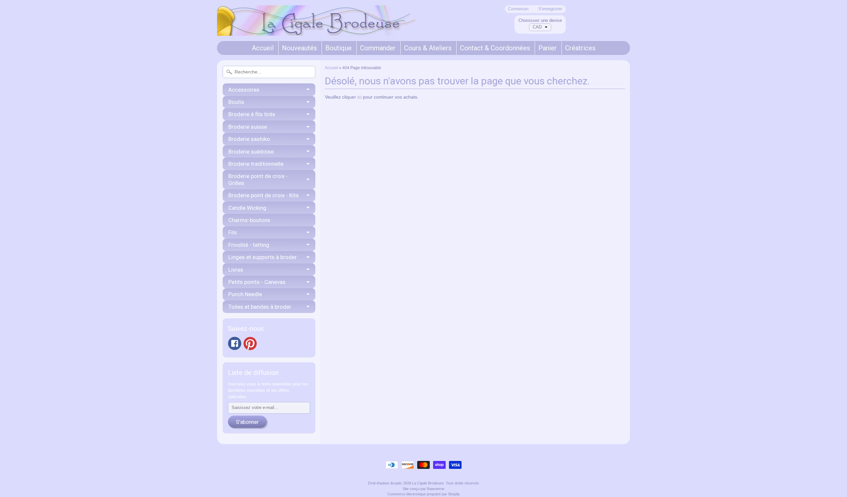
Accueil (263, 48)
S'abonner (247, 422)
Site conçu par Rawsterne (423, 489)
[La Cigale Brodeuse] (316, 27)
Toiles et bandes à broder (259, 306)
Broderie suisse (247, 126)
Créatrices (580, 48)
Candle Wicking (247, 207)
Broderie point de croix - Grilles (258, 179)
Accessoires (243, 89)
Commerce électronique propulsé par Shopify (423, 494)
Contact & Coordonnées (495, 48)
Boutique (338, 48)
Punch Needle (245, 294)
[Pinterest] (250, 343)
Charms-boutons (249, 220)
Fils (232, 232)
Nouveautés (299, 48)
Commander (378, 48)
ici (359, 97)
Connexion (518, 9)
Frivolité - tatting (248, 245)
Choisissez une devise (540, 20)
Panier (547, 48)
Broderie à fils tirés (251, 114)
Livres (235, 269)
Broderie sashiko (249, 139)
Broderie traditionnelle (256, 163)
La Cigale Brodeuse (428, 483)
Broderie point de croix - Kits (263, 195)
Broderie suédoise (251, 151)
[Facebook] (234, 343)
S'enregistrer (550, 9)
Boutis (236, 102)
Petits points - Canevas (257, 282)
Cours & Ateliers (428, 48)
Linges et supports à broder (262, 257)
